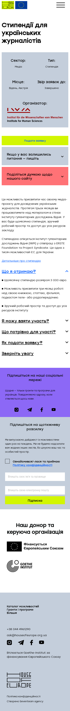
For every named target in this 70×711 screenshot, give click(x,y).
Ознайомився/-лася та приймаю (36, 463)
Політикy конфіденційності (32, 465)
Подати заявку (35, 140)
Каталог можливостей (23, 606)
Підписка (35, 500)
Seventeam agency (31, 701)
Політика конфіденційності (23, 696)
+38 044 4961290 (18, 629)
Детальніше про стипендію (21, 261)
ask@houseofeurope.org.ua (27, 635)
